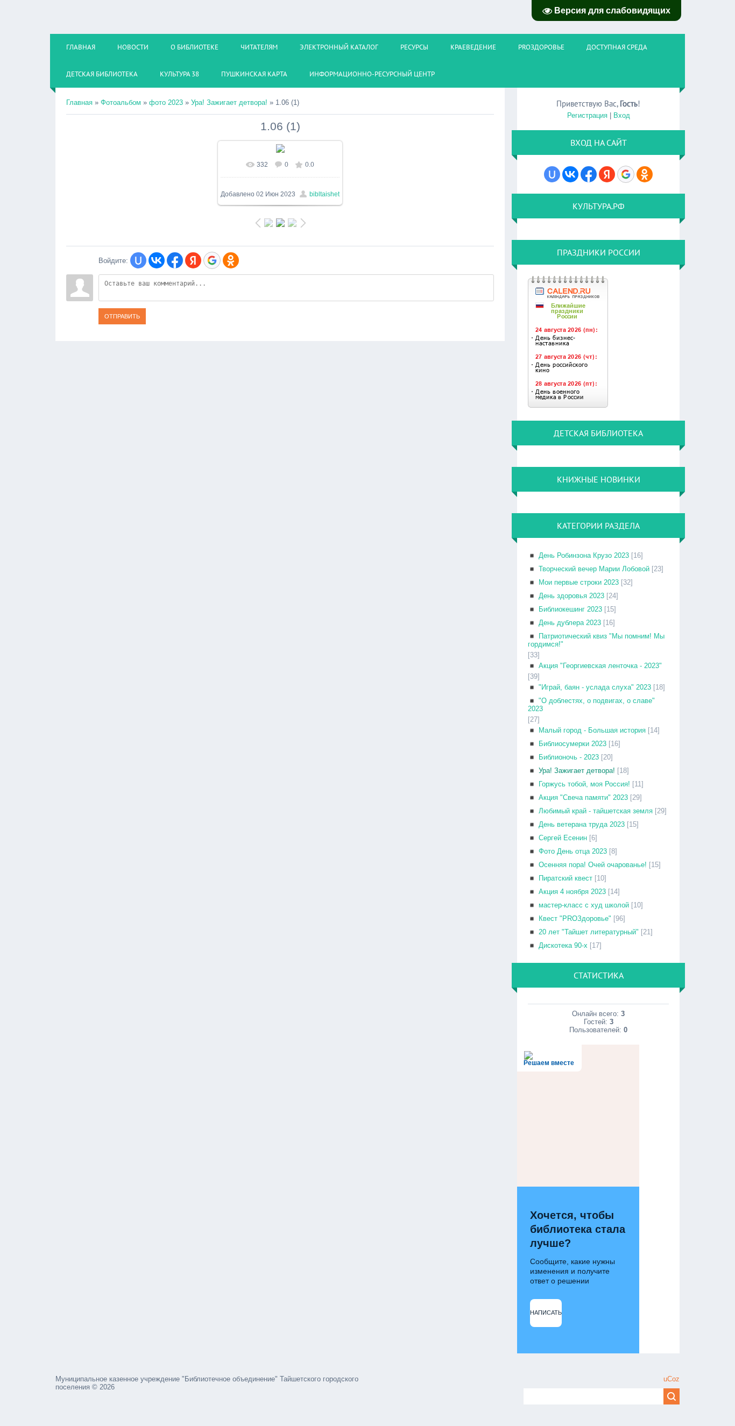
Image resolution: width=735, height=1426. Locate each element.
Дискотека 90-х (563, 945)
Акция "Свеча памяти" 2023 (583, 797)
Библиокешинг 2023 (570, 609)
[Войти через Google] (212, 260)
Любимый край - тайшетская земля (596, 811)
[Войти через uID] (138, 260)
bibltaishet (324, 194)
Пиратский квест (565, 878)
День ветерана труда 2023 (582, 824)
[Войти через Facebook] (175, 260)
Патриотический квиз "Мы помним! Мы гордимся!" (596, 640)
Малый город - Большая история (592, 730)
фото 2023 (166, 102)
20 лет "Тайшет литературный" (589, 932)
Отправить (122, 316)
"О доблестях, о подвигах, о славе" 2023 (591, 705)
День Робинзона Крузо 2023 (584, 555)
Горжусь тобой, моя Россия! (584, 784)
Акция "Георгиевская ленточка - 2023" (600, 666)
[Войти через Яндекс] (193, 260)
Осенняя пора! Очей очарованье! (593, 865)
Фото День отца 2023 (573, 851)
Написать (546, 1312)
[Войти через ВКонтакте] (157, 260)
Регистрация (587, 115)
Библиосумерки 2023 (572, 744)
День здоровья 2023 (571, 596)
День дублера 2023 (570, 623)
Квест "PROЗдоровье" (575, 918)
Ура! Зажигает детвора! (229, 102)
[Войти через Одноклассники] (231, 260)
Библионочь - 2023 (569, 757)
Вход (621, 115)
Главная (79, 102)
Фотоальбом (121, 102)
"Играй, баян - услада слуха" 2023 (595, 687)
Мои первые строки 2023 (579, 582)
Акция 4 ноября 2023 (572, 892)
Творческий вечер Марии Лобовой (594, 569)
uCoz (671, 1379)
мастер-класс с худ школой (584, 905)
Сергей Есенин (563, 838)
